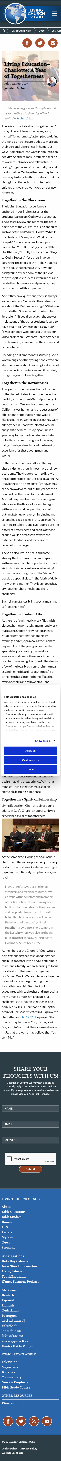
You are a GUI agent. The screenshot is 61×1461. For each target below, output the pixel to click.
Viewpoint (10, 1403)
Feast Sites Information (19, 1266)
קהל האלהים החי (12, 1331)
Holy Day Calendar (16, 1261)
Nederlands (10, 1310)
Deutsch (8, 1295)
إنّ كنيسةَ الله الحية (13, 1321)
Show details (42, 740)
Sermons (8, 1248)
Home (3, 31)
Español (8, 1300)
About (6, 1207)
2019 (42, 31)
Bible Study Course (16, 1388)
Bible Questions (14, 1212)
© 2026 (6, 1441)
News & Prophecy (15, 1382)
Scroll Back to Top (55, 1455)
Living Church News (22, 31)
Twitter (40, 43)
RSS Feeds (34, 1421)
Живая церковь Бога (15, 1341)
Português (9, 1316)
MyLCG (7, 1237)
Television (9, 1362)
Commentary (12, 1377)
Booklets (8, 1372)
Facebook (27, 43)
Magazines (10, 1367)
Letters (7, 1232)
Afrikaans (9, 1290)
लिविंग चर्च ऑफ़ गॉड (12, 1336)
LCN (5, 1227)
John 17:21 (26, 1017)
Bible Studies (12, 1217)
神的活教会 (9, 1326)
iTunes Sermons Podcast (20, 1282)
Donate (7, 1222)
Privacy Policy (29, 1448)
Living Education (14, 1271)
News (6, 1243)
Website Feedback (12, 1452)
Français (8, 1305)
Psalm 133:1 (24, 118)
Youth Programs (14, 1277)
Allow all (30, 750)
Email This (53, 43)
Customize (28, 760)
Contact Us (47, 1421)
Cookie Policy (9, 1448)
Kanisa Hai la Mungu (17, 1346)
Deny (30, 769)
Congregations (13, 1256)
